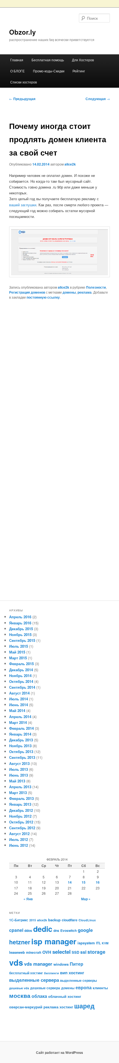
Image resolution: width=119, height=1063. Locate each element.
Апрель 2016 (20, 616)
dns (56, 930)
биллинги (51, 973)
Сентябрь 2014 (22, 687)
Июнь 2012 (18, 845)
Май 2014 (17, 710)
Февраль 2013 (21, 798)
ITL (98, 942)
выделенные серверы (78, 980)
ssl (83, 952)
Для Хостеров (83, 59)
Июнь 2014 (18, 704)
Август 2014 (19, 693)
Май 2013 (17, 781)
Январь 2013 (20, 804)
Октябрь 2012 (21, 822)
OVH (46, 952)
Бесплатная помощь (48, 59)
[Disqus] (59, 380)
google (85, 930)
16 (98, 882)
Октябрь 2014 (21, 681)
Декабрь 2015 (21, 628)
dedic (42, 929)
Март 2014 (18, 722)
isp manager (53, 941)
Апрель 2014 (20, 716)
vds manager (38, 963)
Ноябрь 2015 (20, 634)
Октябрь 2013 (21, 751)
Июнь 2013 (18, 775)
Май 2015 (17, 652)
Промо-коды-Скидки (48, 70)
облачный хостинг (64, 996)
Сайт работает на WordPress (59, 1052)
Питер (76, 964)
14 (70, 882)
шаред (84, 1005)
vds (16, 962)
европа (84, 987)
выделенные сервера (34, 979)
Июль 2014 (18, 698)
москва (19, 995)
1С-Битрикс (18, 919)
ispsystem (86, 942)
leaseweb (17, 952)
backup (54, 919)
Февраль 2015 (21, 663)
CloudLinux (87, 920)
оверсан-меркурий (25, 1006)
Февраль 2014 (21, 728)
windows (61, 964)
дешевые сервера (45, 987)
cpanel (16, 930)
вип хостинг (72, 973)
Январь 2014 (20, 734)
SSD (75, 952)
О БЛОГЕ (17, 70)
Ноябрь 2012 (20, 816)
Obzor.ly (22, 32)
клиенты (100, 987)
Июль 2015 (18, 646)
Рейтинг (79, 70)
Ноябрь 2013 (20, 745)
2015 (32, 920)
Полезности (96, 287)
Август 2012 (19, 833)
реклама (84, 292)
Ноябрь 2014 (20, 675)
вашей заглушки (22, 204)
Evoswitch (68, 930)
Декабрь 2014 (21, 669)
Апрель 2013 (20, 786)
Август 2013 (19, 763)
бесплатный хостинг (26, 972)
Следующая (98, 98)
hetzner (19, 942)
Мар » (85, 898)
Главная (16, 59)
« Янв (28, 898)
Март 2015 (18, 657)
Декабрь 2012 (21, 810)
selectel (61, 951)
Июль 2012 (18, 839)
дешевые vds (19, 988)
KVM (105, 943)
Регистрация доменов (27, 292)
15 (84, 882)
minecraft (33, 952)
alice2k (70, 164)
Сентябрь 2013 (22, 757)
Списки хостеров (23, 82)
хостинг (66, 1006)
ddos (28, 930)
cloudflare (69, 919)
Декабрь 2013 (21, 739)
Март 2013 (18, 792)
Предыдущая (22, 98)
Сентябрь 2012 (22, 827)
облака (39, 996)
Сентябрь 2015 (22, 640)
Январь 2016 (20, 622)
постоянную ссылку (43, 297)
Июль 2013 (18, 769)
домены (69, 292)
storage (96, 951)
